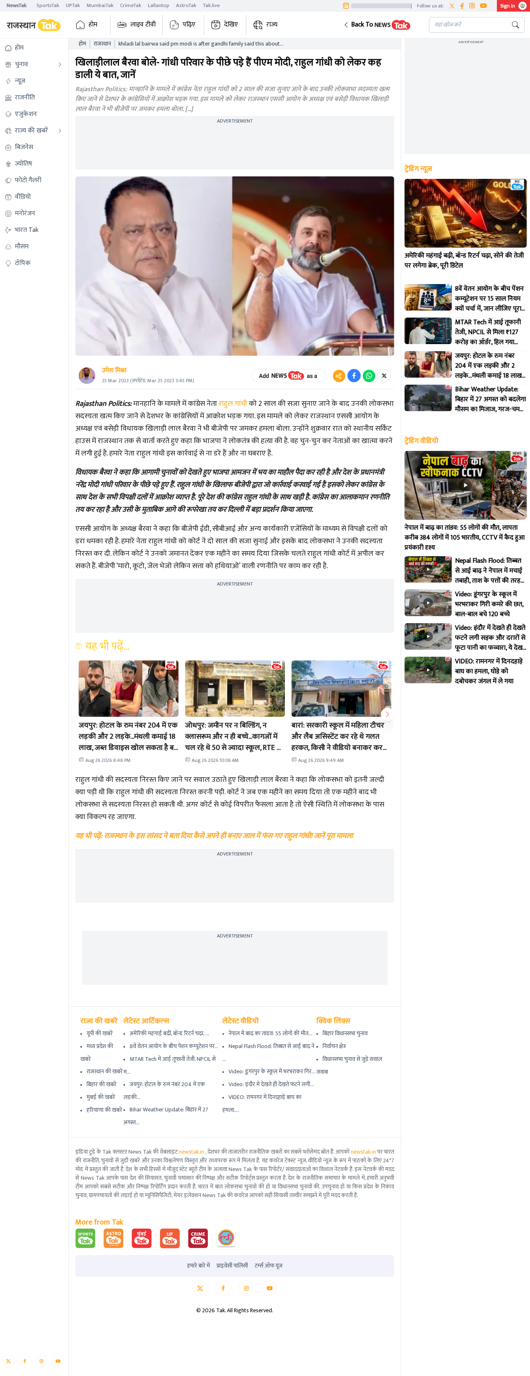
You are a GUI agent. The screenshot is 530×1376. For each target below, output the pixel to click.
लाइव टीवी (143, 24)
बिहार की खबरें (101, 1084)
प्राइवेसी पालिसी (232, 1266)
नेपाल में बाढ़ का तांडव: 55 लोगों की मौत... (270, 1033)
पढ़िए (189, 24)
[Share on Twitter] (384, 375)
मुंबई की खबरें (101, 1097)
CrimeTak (130, 5)
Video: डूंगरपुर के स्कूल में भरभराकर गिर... (272, 1071)
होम (93, 24)
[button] (380, 25)
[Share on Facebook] (354, 375)
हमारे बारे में (198, 1266)
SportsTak (47, 5)
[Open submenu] (60, 65)
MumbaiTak (100, 5)
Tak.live (211, 5)
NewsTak (16, 5)
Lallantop (158, 5)
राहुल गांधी (233, 404)
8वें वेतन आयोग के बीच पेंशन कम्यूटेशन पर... (174, 1046)
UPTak (73, 5)
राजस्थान (102, 44)
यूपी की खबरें (100, 1033)
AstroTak (186, 5)
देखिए (231, 24)
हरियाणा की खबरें (104, 1110)
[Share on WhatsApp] (369, 375)
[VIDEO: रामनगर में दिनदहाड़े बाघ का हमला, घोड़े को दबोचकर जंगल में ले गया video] (428, 670)
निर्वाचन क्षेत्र (334, 1046)
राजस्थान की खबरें (105, 1071)
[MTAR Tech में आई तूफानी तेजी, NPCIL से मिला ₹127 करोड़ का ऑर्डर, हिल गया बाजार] (428, 331)
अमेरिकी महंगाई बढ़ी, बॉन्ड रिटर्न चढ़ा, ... (169, 1033)
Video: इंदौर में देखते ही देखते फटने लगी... (271, 1084)
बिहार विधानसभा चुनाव (345, 1033)
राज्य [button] (271, 24)
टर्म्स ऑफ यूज (268, 1266)
